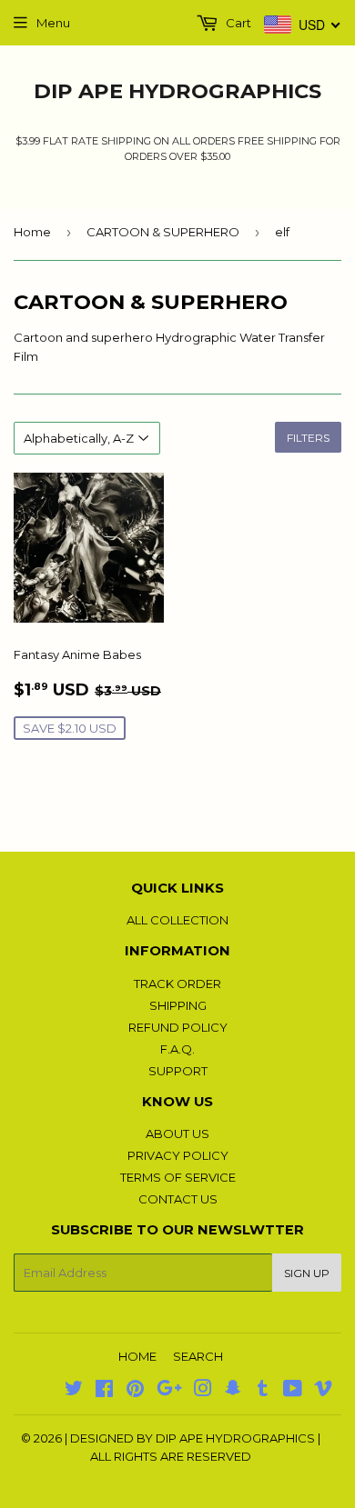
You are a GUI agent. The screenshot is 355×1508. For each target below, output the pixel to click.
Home (32, 232)
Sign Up (307, 1273)
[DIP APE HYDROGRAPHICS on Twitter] (74, 1390)
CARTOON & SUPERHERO (162, 232)
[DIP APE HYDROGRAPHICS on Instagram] (203, 1390)
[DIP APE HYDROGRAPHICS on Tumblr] (262, 1390)
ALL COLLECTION (177, 920)
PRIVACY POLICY (177, 1155)
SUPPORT (178, 1071)
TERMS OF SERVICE (178, 1177)
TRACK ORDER (177, 983)
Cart (237, 22)
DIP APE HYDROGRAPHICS (177, 91)
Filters (308, 437)
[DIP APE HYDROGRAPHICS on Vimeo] (323, 1390)
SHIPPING (178, 1005)
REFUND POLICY (178, 1027)
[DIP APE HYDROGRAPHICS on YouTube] (292, 1390)
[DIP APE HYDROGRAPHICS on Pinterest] (135, 1390)
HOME (137, 1356)
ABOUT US (177, 1133)
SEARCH (198, 1356)
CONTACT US (178, 1199)
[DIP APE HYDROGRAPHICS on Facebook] (104, 1390)
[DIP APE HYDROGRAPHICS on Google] (169, 1390)
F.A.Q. (177, 1049)
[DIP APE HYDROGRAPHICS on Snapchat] (233, 1390)
